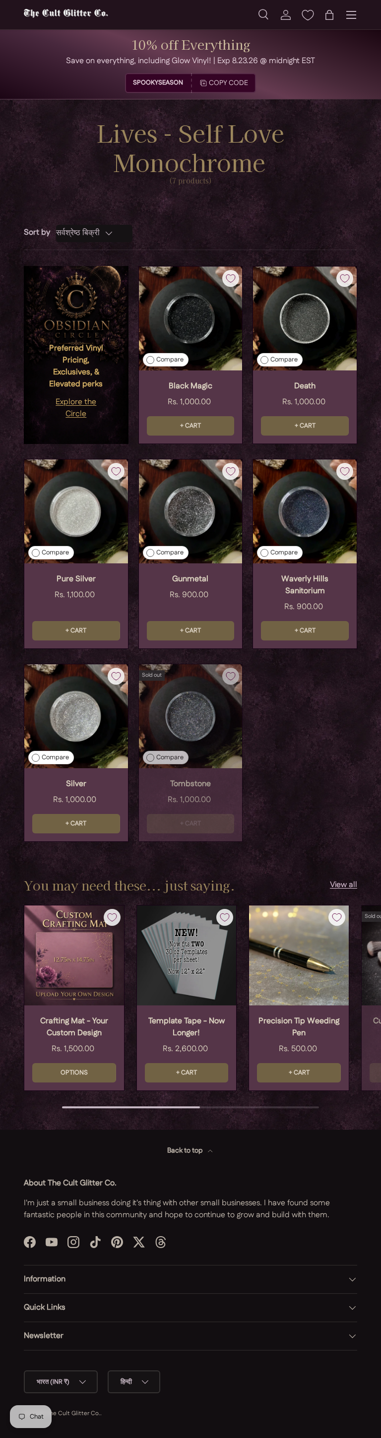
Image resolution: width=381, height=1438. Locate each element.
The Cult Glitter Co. (73, 1413)
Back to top (185, 1151)
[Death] (305, 318)
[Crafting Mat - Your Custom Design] (74, 955)
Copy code (228, 83)
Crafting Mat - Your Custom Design (74, 1027)
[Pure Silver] (76, 511)
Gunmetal (190, 579)
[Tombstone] (191, 716)
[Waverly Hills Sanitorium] (305, 511)
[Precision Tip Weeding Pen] (299, 955)
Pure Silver (76, 579)
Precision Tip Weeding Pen (298, 1027)
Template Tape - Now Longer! (186, 1027)
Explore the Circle (76, 408)
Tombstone (190, 784)
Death (305, 386)
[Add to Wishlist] (231, 278)
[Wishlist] (307, 15)
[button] (329, 15)
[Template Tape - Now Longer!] (187, 955)
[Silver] (76, 716)
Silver (76, 784)
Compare (170, 359)
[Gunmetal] (191, 511)
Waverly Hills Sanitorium (304, 585)
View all (343, 885)
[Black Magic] (191, 318)
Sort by (37, 232)
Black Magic (190, 386)
